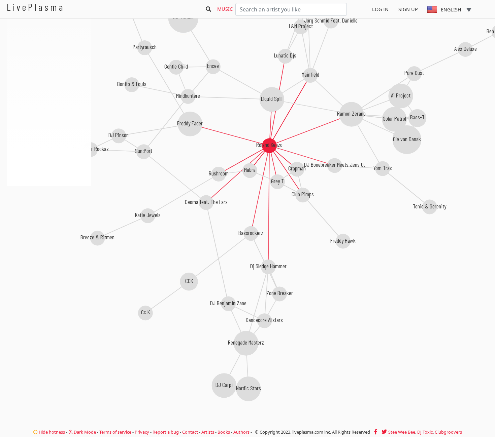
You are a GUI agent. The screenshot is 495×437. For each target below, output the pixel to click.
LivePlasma (36, 7)
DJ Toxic (425, 432)
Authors (241, 432)
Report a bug (166, 432)
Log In (380, 9)
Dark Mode (84, 432)
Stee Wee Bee (401, 432)
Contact (190, 432)
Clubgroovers (448, 432)
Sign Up (408, 9)
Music (225, 9)
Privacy (142, 432)
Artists (207, 432)
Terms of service (115, 432)
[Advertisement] (49, 222)
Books (224, 432)
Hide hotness (51, 432)
